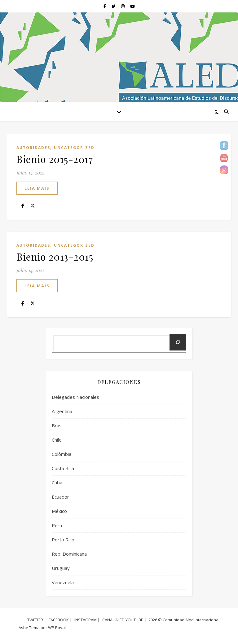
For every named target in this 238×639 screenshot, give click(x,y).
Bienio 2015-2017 (54, 158)
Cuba (57, 482)
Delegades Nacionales (75, 397)
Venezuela (63, 582)
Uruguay (61, 568)
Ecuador (60, 497)
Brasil (58, 425)
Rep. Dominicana (69, 554)
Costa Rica (63, 468)
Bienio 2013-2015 (54, 256)
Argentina (62, 411)
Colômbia (61, 454)
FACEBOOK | (60, 620)
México (59, 511)
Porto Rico (63, 539)
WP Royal (57, 627)
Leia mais (37, 188)
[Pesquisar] (178, 342)
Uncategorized (74, 147)
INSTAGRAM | (87, 620)
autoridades (33, 147)
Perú (57, 525)
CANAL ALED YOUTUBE (122, 620)
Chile (57, 440)
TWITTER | (36, 620)
